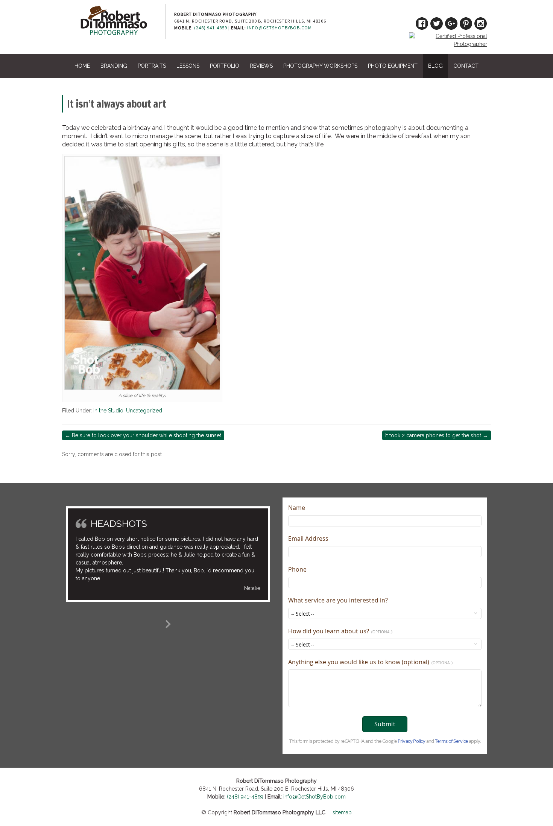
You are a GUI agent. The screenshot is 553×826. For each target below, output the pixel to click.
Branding (113, 66)
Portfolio (224, 66)
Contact (466, 66)
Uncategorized (144, 411)
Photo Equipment (393, 66)
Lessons (187, 66)
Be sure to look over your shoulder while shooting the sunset (143, 435)
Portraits (152, 66)
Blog (435, 66)
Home (82, 66)
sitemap (342, 812)
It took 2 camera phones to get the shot (436, 435)
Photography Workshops (320, 66)
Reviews (261, 66)
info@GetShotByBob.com (279, 27)
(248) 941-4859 (210, 27)
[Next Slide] (168, 622)
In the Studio (108, 411)
